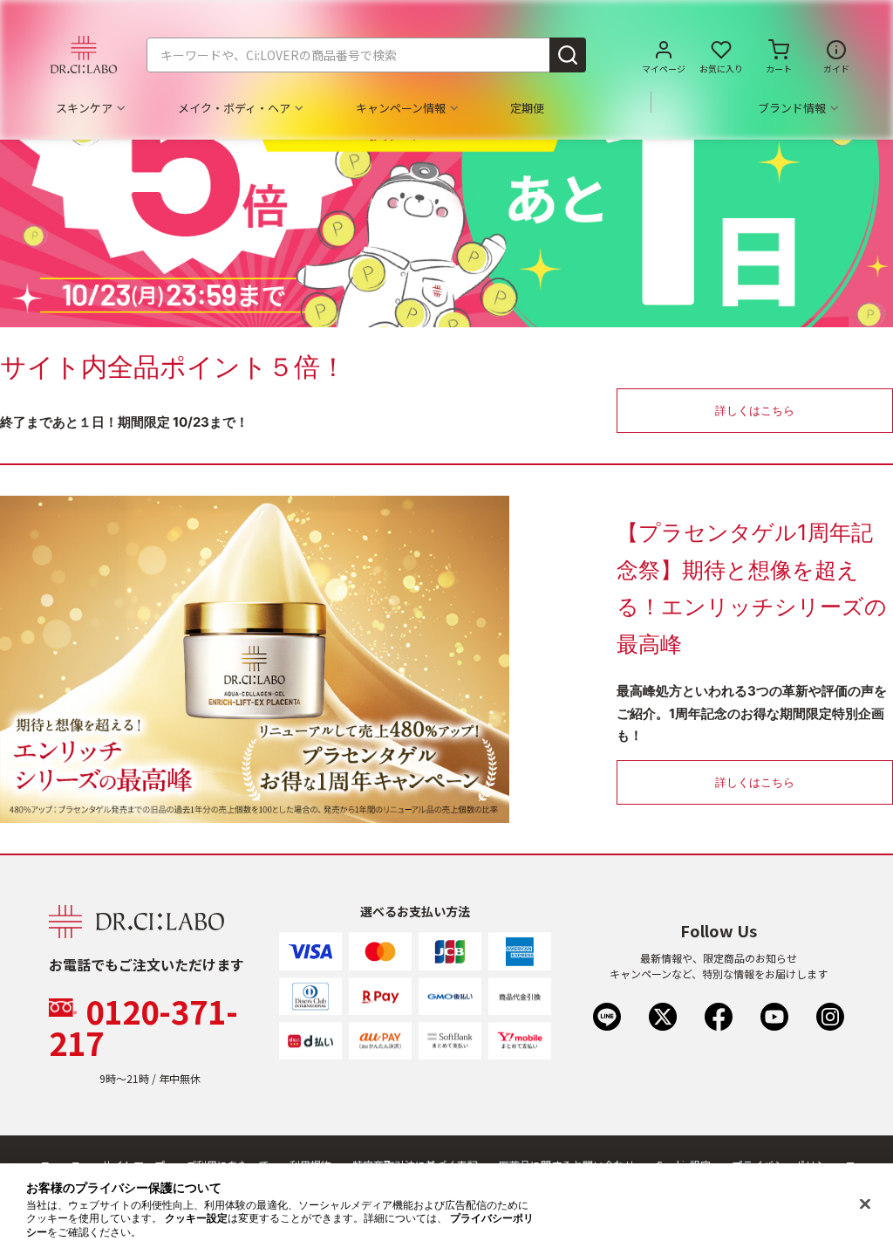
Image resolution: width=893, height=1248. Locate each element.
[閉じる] (865, 1204)
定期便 (527, 108)
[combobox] (366, 55)
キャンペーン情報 (401, 108)
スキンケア (84, 108)
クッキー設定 (196, 1218)
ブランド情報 (792, 108)
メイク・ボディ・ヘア (234, 108)
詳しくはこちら (754, 410)
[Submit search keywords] (567, 55)
